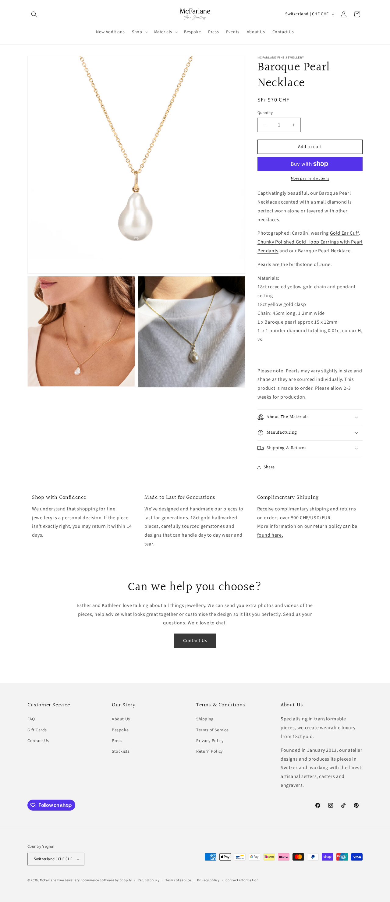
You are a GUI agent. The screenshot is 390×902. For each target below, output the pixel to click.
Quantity (265, 112)
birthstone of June (310, 264)
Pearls (264, 264)
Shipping (205, 719)
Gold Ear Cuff (344, 233)
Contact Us (195, 640)
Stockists (120, 751)
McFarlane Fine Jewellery (60, 880)
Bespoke (120, 730)
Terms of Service (212, 730)
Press (117, 741)
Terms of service (178, 880)
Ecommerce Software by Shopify (106, 880)
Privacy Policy (210, 741)
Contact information (241, 880)
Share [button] (269, 467)
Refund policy (148, 880)
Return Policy (209, 751)
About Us (121, 719)
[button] (34, 14)
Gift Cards (37, 730)
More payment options (310, 178)
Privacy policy (208, 880)
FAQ (31, 719)
